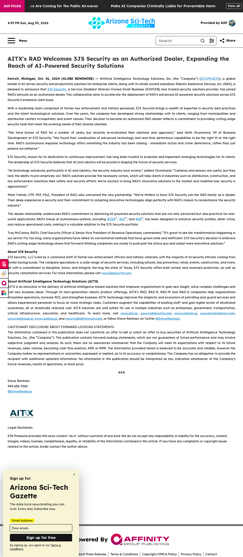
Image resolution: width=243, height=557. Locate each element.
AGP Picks (12, 6)
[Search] (202, 40)
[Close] (74, 474)
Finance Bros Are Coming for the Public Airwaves (55, 6)
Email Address (22, 520)
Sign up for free (41, 537)
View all (234, 6)
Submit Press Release (90, 554)
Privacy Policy (191, 554)
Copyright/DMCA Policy (159, 554)
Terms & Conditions (124, 554)
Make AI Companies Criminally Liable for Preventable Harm (163, 6)
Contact (211, 554)
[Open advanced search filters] (211, 40)
